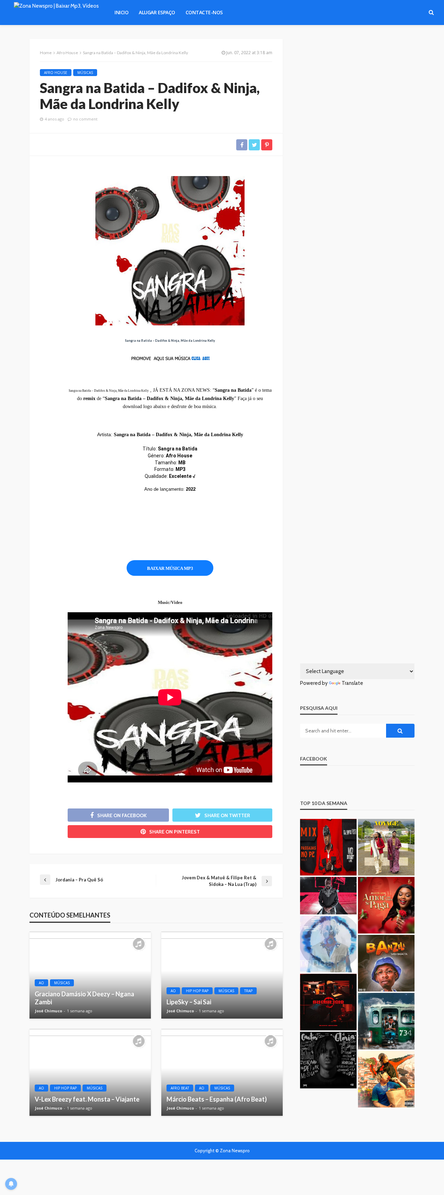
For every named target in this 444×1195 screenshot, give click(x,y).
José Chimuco (48, 1011)
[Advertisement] (177, 531)
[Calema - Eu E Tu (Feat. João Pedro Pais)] (386, 847)
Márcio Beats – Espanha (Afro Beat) (216, 1099)
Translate (352, 683)
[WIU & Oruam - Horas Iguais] (386, 1079)
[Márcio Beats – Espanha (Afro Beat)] (222, 1072)
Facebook (313, 759)
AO (41, 982)
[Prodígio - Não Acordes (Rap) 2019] (328, 895)
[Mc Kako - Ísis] (386, 1021)
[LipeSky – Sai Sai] (222, 975)
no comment (85, 119)
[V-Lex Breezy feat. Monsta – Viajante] (90, 1072)
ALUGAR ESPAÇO (157, 12)
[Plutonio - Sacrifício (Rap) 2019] (328, 1002)
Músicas (85, 72)
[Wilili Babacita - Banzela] (386, 963)
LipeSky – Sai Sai (188, 1002)
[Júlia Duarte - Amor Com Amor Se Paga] (386, 905)
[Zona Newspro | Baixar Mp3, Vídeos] (56, 12)
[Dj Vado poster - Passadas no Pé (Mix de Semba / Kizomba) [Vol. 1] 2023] (328, 847)
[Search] (431, 12)
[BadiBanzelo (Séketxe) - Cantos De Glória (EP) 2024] (328, 1060)
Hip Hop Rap (197, 990)
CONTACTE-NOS (204, 12)
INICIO (121, 12)
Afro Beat (180, 1088)
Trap (248, 990)
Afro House (55, 72)
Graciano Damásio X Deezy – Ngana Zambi (84, 998)
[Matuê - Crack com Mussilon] (328, 944)
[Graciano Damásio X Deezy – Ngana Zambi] (90, 975)
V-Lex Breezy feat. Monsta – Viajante (87, 1099)
